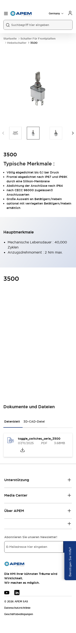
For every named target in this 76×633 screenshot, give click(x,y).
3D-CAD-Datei (34, 421)
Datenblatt (12, 421)
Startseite (10, 38)
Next (73, 133)
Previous (3, 133)
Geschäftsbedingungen (18, 614)
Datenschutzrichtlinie (17, 608)
